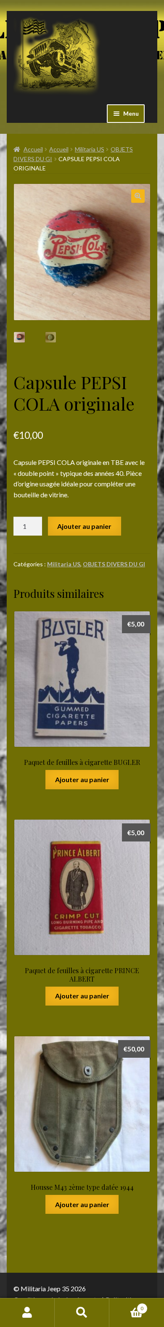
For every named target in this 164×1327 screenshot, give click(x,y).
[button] (138, 196)
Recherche (82, 1312)
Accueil (33, 149)
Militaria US (89, 149)
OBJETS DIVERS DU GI (114, 564)
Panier (126, 1305)
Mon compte (27, 1312)
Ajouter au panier (84, 526)
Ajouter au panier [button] (82, 779)
